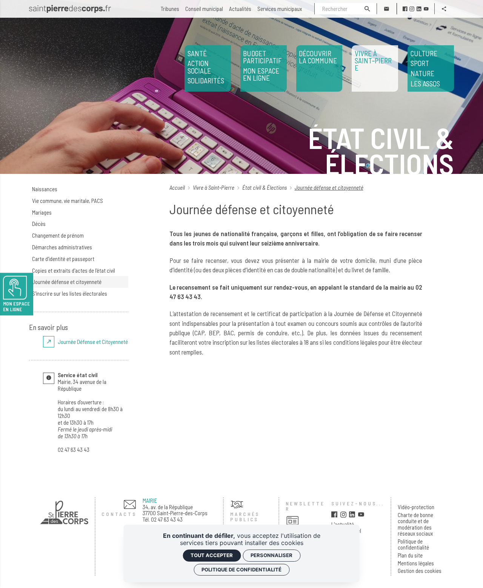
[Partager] (444, 8)
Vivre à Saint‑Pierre (214, 187)
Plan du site (410, 555)
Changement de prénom (58, 235)
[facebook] (405, 9)
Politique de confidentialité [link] (241, 570)
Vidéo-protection (416, 507)
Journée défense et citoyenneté (67, 281)
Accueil (177, 187)
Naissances (44, 189)
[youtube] (426, 9)
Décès (39, 223)
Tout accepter (212, 555)
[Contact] (387, 8)
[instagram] (411, 9)
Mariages (42, 212)
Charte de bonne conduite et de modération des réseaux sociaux (415, 524)
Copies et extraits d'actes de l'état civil (73, 270)
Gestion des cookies (419, 571)
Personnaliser (271, 555)
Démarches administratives (62, 247)
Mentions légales (416, 563)
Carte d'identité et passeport (63, 258)
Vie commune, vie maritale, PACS (67, 200)
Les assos (425, 68)
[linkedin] (419, 9)
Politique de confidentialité (413, 544)
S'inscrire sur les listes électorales (69, 293)
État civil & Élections (265, 187)
